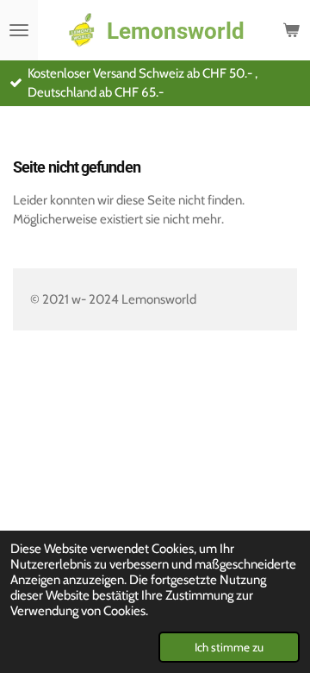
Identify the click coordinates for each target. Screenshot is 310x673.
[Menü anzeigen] (19, 30)
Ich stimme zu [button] (229, 647)
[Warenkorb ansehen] (291, 30)
